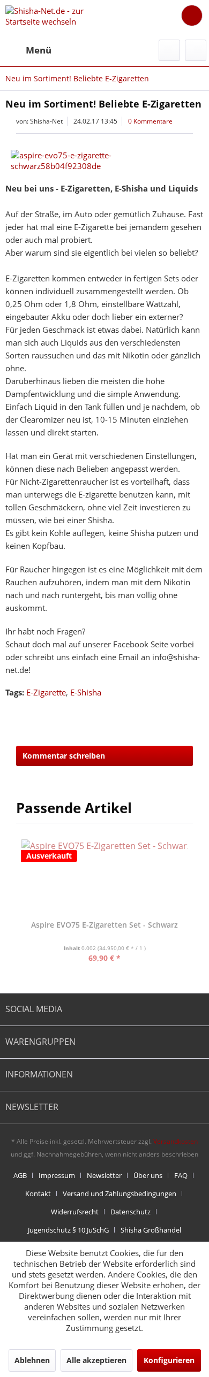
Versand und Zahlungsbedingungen (119, 1193)
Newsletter (104, 1175)
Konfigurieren (169, 1360)
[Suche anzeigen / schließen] (169, 50)
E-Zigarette (46, 692)
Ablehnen (32, 1360)
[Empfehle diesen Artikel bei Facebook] (195, 713)
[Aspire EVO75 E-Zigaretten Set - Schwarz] (104, 876)
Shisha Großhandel (151, 1230)
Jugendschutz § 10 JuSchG (68, 1230)
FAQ (181, 1175)
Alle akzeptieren (96, 1360)
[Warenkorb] (192, 15)
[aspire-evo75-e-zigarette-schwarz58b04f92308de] (104, 160)
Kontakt (38, 1193)
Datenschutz (130, 1212)
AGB (20, 1175)
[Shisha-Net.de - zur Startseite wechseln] (54, 17)
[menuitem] (28, 50)
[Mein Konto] (195, 50)
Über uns (147, 1175)
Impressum (57, 1175)
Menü (38, 50)
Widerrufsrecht (75, 1212)
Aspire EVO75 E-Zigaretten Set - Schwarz (104, 925)
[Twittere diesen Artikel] (176, 713)
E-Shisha (85, 692)
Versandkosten (175, 1141)
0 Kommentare (150, 121)
